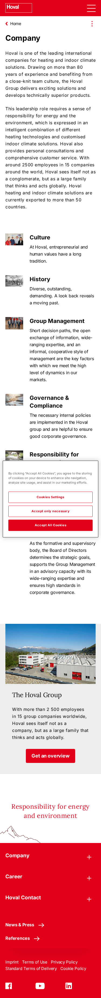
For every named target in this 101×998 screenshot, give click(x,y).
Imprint (12, 962)
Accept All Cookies (50, 525)
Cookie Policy (73, 968)
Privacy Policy (64, 962)
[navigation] (91, 8)
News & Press (19, 924)
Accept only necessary (51, 511)
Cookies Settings (50, 497)
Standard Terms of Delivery (31, 968)
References (17, 938)
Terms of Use (34, 962)
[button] (50, 756)
